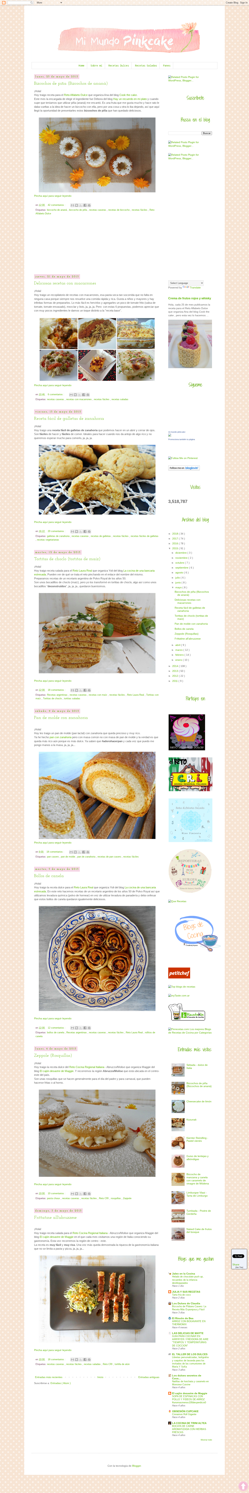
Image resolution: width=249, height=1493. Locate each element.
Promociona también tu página (181, 439)
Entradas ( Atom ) (60, 1383)
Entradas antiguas (148, 1377)
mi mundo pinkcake (176, 432)
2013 (175, 670)
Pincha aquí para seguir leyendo (52, 195)
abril (178, 645)
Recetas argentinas (57, 695)
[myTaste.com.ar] (179, 995)
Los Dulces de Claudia (186, 1303)
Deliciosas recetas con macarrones (65, 283)
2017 (175, 538)
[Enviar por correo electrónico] (72, 205)
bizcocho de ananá (57, 210)
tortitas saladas (72, 698)
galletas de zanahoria (58, 536)
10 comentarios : (57, 1193)
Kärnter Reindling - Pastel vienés (197, 1139)
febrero (179, 654)
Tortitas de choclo (53, 698)
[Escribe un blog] (76, 205)
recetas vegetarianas (48, 540)
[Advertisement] (97, 247)
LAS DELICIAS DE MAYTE (187, 1333)
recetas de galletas (101, 536)
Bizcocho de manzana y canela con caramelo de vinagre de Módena (197, 1179)
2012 (175, 675)
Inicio (100, 1377)
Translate (195, 287)
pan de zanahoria (86, 856)
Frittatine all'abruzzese (55, 1217)
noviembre (181, 557)
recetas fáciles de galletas (144, 536)
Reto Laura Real (82, 570)
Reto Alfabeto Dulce (75, 94)
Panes (166, 65)
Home (81, 65)
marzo (179, 649)
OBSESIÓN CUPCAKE (185, 1411)
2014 (175, 666)
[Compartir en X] (81, 205)
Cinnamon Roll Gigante (184, 1414)
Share (235, 1264)
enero (179, 659)
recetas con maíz (98, 695)
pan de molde (68, 856)
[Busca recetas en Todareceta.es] (181, 986)
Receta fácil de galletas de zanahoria (69, 418)
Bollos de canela (49, 876)
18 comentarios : (57, 690)
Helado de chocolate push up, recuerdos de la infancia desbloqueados (187, 1279)
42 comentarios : (57, 205)
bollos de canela (56, 1032)
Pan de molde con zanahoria (61, 718)
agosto (179, 572)
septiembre (182, 567)
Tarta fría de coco (181, 1294)
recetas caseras (98, 210)
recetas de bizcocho (119, 210)
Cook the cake (128, 94)
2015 (175, 548)
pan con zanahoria (60, 737)
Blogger (136, 1465)
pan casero (53, 856)
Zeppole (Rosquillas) (53, 1055)
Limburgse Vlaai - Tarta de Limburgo (197, 1194)
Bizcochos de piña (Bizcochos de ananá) (71, 83)
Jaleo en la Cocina (183, 1273)
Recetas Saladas (146, 65)
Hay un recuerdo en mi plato (130, 98)
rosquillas (116, 1198)
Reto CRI (104, 1198)
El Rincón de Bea (182, 1318)
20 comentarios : (57, 531)
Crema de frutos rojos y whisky (189, 298)
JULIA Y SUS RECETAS (186, 1291)
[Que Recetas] (177, 901)
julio (178, 577)
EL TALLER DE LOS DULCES (189, 1354)
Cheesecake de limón (198, 1101)
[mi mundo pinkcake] (169, 435)
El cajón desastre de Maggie (56, 1071)
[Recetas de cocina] (179, 977)
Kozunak (191, 1119)
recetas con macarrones (79, 399)
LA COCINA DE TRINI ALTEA (189, 1423)
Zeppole (127, 1198)
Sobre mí (96, 65)
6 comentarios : (56, 394)
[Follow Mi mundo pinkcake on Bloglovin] (184, 469)
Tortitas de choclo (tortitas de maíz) (67, 559)
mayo (178, 587)
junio (178, 582)
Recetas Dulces (118, 65)
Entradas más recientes (48, 1377)
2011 (175, 680)
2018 (175, 533)
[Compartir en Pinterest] (89, 205)
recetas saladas (120, 399)
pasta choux (54, 1198)
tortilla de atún (122, 1364)
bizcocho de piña (78, 210)
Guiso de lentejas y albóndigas (197, 1158)
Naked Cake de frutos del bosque (199, 1231)
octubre (180, 562)
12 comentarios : (57, 1028)
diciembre (181, 552)
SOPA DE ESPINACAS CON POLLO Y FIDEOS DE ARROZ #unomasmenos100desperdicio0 (189, 1399)
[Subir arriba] (243, 1486)
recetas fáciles (140, 210)
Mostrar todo (206, 1440)
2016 (175, 543)
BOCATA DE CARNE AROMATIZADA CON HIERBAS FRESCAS (189, 1429)
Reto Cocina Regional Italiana (86, 1067)
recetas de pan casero (110, 856)
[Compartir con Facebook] (85, 205)
